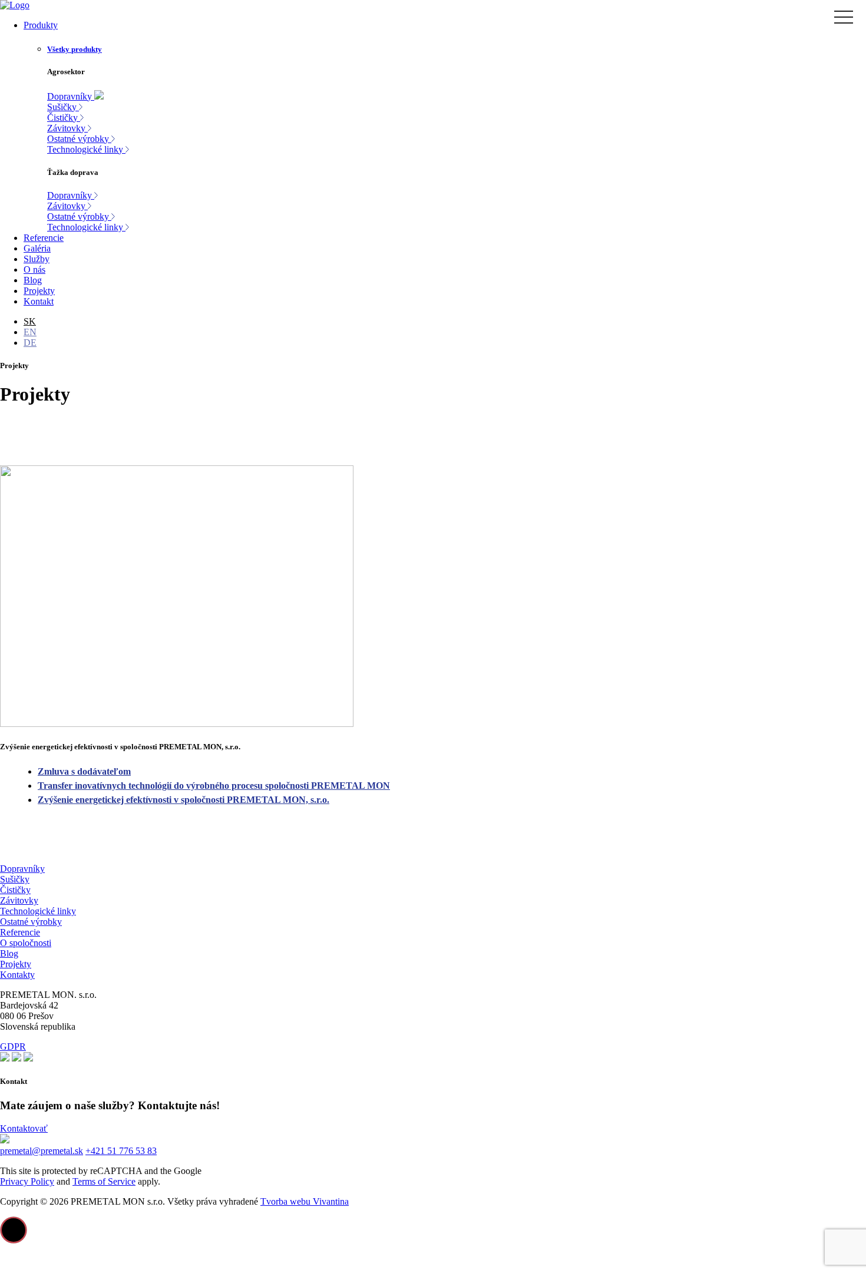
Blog (9, 953)
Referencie (20, 932)
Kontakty (17, 975)
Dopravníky (22, 869)
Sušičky (14, 879)
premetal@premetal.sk (41, 1151)
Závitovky (19, 900)
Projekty (15, 964)
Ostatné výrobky (31, 922)
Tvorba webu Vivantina (304, 1201)
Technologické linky (38, 911)
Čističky (15, 890)
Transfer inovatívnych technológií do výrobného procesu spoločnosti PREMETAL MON (214, 786)
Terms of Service (103, 1181)
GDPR (13, 1046)
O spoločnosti (25, 943)
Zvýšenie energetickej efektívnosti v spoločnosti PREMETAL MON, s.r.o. (183, 800)
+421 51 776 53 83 (121, 1151)
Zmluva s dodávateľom (84, 771)
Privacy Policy (27, 1181)
